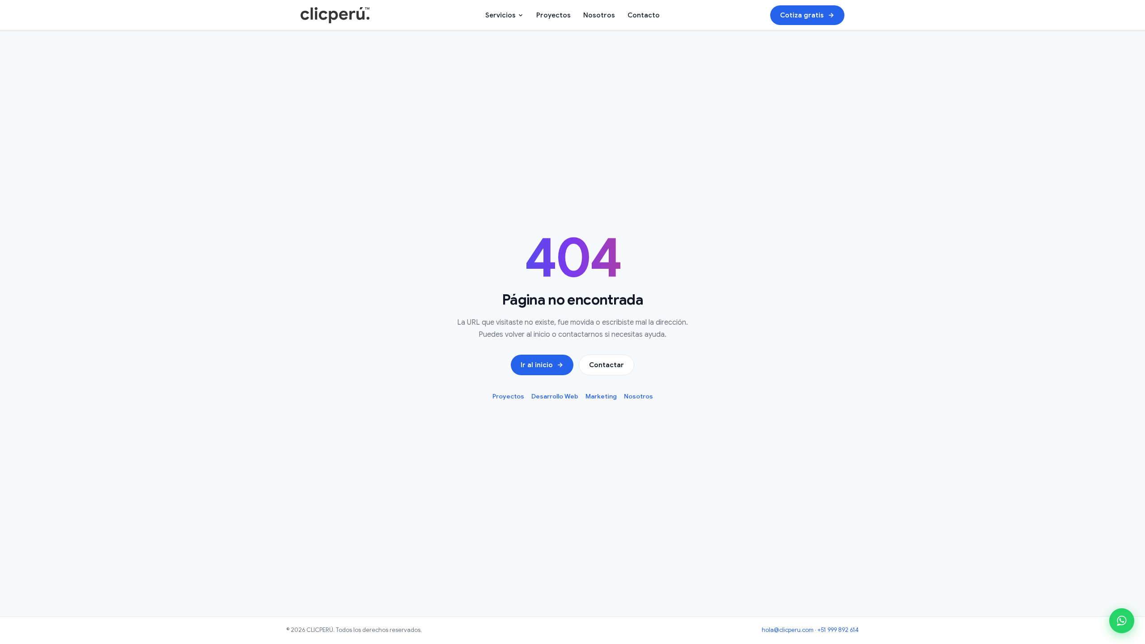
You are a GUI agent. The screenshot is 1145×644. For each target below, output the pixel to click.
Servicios (500, 15)
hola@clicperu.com (788, 630)
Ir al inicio (537, 365)
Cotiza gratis (802, 15)
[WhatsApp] (1121, 620)
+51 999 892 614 (838, 630)
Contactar (606, 365)
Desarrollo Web (554, 396)
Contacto (644, 15)
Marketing (601, 396)
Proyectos (553, 15)
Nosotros (599, 15)
